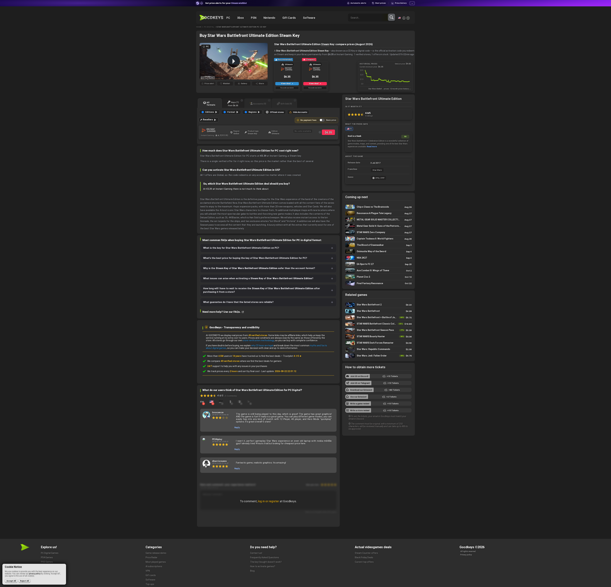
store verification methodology (258, 340)
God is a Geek (354, 136)
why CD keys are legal (262, 345)
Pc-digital (209, 27)
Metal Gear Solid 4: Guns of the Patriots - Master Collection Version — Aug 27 (378, 226)
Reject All (24, 581)
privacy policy (34, 574)
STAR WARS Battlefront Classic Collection (378, 324)
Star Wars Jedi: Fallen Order (378, 355)
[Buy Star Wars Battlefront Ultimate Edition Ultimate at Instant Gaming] (215, 130)
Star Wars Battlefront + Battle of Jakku (378, 317)
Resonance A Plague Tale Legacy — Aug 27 (378, 213)
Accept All (11, 581)
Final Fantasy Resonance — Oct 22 (378, 283)
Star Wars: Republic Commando (378, 349)
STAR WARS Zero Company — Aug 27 (378, 232)
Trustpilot (292, 356)
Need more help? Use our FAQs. (221, 311)
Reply (237, 427)
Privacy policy (466, 555)
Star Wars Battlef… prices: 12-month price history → (389, 89)
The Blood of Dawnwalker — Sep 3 (378, 245)
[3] (211, 401)
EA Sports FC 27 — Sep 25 (378, 264)
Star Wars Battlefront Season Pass (378, 330)
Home (198, 27)
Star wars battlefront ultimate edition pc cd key (241, 27)
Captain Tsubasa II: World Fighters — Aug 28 (378, 239)
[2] (202, 401)
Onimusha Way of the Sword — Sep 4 (378, 251)
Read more (372, 146)
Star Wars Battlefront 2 (378, 305)
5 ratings (369, 116)
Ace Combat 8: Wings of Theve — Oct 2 (378, 270)
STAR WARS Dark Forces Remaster (378, 343)
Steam (325, 44)
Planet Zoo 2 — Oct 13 (378, 277)
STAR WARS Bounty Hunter (378, 336)
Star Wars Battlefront (378, 311)
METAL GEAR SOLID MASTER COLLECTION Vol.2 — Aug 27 (378, 220)
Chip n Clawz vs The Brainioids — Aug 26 (378, 207)
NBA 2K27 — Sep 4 (378, 258)
